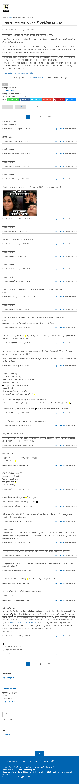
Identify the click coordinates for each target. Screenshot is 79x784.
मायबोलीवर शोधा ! (8, 734)
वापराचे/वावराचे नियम (8, 769)
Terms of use (6, 777)
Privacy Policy (17, 777)
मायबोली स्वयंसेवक (8, 90)
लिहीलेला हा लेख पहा (36, 77)
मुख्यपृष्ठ (10, 17)
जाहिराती (38, 761)
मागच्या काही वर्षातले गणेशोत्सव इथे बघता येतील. (18, 73)
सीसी (52, 761)
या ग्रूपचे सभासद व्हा (8, 701)
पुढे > (41, 116)
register (20, 106)
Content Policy (28, 777)
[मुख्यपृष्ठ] (6, 7)
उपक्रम (10, 84)
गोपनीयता (20, 769)
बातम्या (46, 761)
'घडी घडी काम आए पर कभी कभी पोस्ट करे (23, 622)
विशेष (30, 761)
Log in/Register (8, 677)
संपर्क (33, 769)
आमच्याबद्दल (27, 769)
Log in (8, 106)
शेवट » (50, 116)
